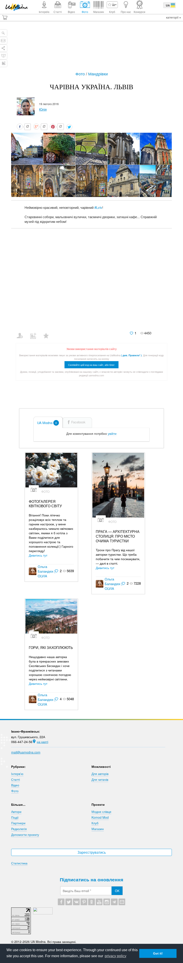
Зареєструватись (91, 852)
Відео (15, 785)
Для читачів (100, 779)
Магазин (98, 828)
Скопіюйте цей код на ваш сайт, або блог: (91, 365)
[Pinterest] (84, 902)
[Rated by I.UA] (43, 913)
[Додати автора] (22, 332)
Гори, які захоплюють (51, 647)
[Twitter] (68, 902)
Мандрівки (98, 74)
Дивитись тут (38, 555)
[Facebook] (61, 902)
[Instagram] (106, 902)
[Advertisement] (91, 48)
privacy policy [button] (115, 956)
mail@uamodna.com (25, 752)
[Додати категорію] (35, 332)
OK (117, 890)
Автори (16, 811)
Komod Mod (100, 817)
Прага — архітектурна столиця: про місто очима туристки (117, 536)
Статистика (19, 863)
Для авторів (100, 773)
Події (15, 817)
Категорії (172, 17)
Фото (80, 74)
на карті (42, 741)
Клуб (95, 823)
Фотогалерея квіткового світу (45, 504)
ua (168, 5)
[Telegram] (114, 902)
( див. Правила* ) (131, 355)
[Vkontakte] (76, 902)
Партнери (18, 823)
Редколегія (19, 828)
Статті (15, 779)
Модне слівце (101, 811)
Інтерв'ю (17, 773)
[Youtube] (99, 902)
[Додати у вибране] (48, 332)
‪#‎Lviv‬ (98, 207)
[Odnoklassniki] (91, 902)
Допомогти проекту (25, 834)
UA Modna (47, 422)
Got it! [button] (158, 953)
